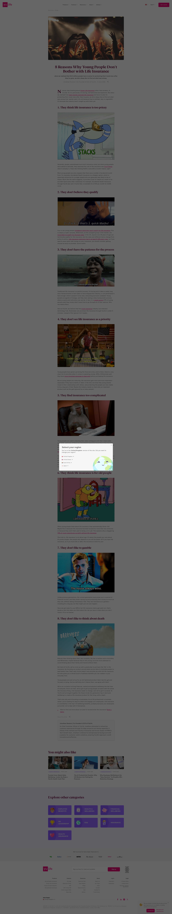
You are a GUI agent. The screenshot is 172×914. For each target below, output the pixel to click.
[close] (111, 445)
